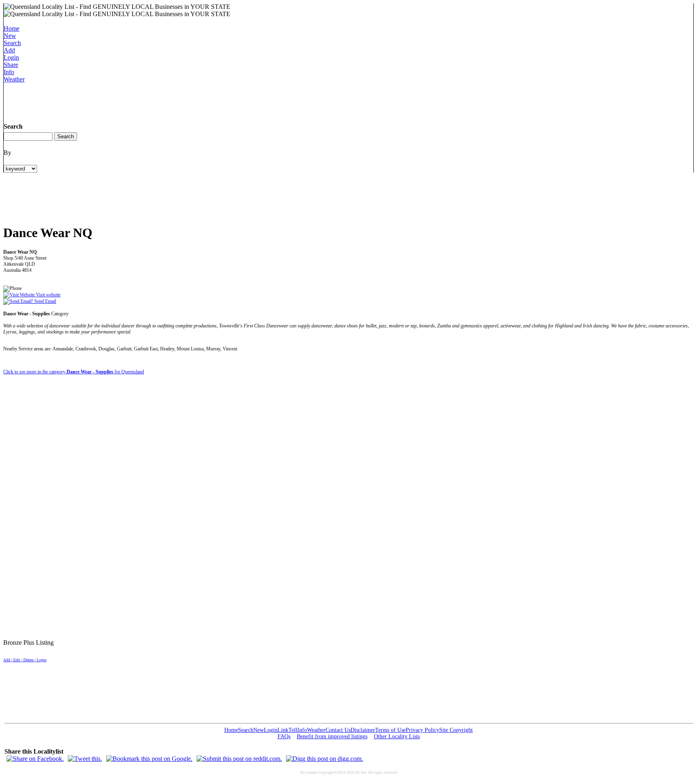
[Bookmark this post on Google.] (149, 758)
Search (12, 43)
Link (283, 730)
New (10, 35)
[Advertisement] (150, 101)
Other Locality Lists (397, 736)
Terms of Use (390, 730)
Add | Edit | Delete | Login (24, 660)
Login (11, 57)
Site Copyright (456, 730)
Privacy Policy (422, 730)
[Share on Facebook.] (35, 758)
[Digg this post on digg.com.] (324, 758)
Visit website (48, 295)
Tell (292, 730)
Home (11, 28)
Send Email (44, 301)
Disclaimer (363, 730)
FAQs (284, 736)
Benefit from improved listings (332, 736)
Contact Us (338, 730)
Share (11, 64)
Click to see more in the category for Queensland (73, 372)
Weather (14, 79)
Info (9, 72)
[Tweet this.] (85, 758)
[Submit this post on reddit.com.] (239, 758)
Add (9, 50)
